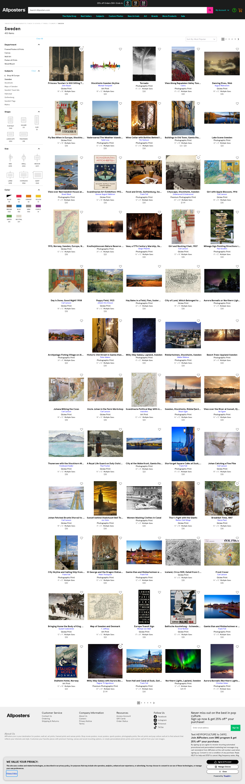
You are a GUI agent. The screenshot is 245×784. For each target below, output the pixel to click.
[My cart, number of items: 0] (240, 10)
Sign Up (235, 728)
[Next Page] (238, 39)
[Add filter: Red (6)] (19, 195)
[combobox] (117, 10)
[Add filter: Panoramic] (24, 134)
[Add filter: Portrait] (10, 120)
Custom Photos (116, 16)
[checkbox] (10, 160)
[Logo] (14, 10)
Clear (34, 71)
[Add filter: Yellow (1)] (38, 195)
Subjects (8, 23)
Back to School (34, 23)
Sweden (61, 23)
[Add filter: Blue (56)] (19, 205)
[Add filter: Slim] (37, 120)
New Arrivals (133, 16)
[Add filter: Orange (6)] (28, 195)
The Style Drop (69, 16)
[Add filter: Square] (23, 120)
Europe (53, 23)
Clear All (39, 39)
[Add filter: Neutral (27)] (19, 215)
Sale (183, 16)
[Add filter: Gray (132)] (28, 205)
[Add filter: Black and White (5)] (9, 195)
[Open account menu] (228, 10)
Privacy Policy (12, 773)
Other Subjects (20, 23)
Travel (45, 23)
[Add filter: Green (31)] (9, 215)
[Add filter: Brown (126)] (9, 205)
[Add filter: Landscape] (10, 134)
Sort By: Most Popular (196, 39)
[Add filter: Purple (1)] (38, 205)
